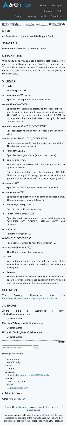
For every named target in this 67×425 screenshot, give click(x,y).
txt (19, 398)
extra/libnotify (13, 362)
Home (43, 5)
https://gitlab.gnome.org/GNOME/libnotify (28, 375)
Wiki (59, 11)
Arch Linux (17, 5)
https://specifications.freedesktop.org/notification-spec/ (30, 298)
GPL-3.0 (52, 415)
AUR (43, 16)
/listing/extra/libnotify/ (17, 388)
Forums (48, 11)
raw (23, 398)
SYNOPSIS (9, 43)
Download (56, 16)
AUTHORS (9, 305)
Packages (56, 5)
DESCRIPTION (12, 55)
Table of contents (13, 393)
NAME (6, 31)
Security (31, 16)
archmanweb (22, 407)
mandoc (39, 407)
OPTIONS (8, 80)
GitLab (18, 16)
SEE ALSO (9, 290)
